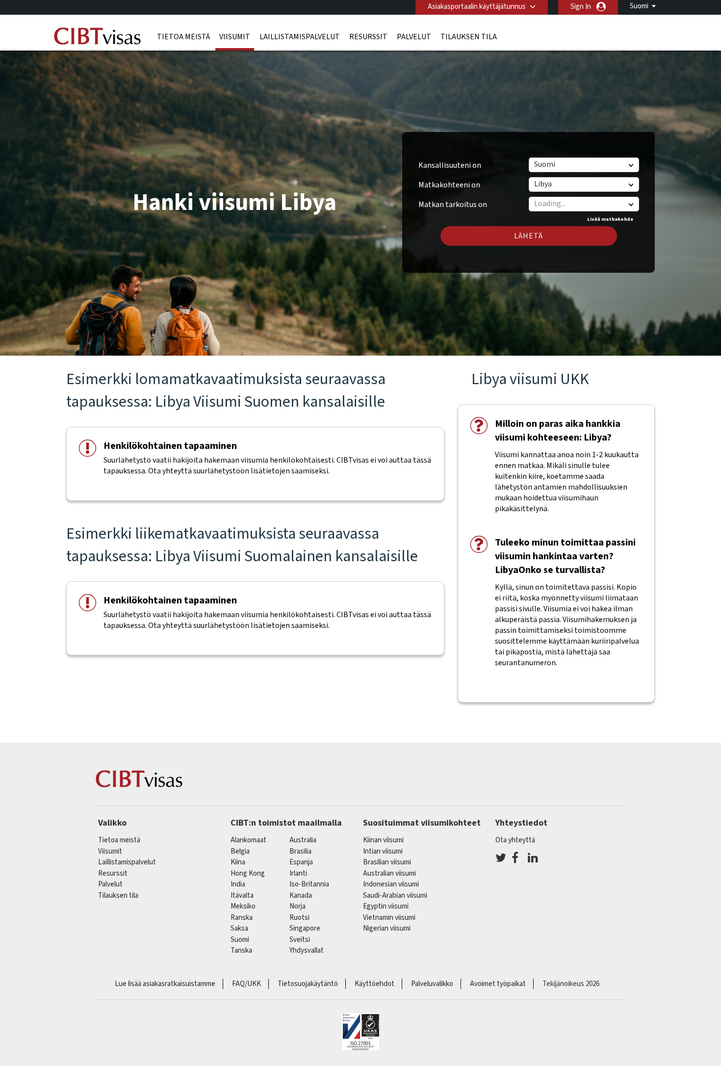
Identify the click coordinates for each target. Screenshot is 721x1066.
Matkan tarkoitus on (452, 201)
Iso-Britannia (309, 884)
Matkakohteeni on (449, 185)
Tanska (241, 950)
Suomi (639, 6)
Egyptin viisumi (386, 906)
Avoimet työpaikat (498, 984)
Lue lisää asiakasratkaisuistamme (165, 984)
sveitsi (299, 940)
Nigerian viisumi (387, 928)
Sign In (580, 6)
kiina (238, 862)
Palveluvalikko (432, 984)
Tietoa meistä (183, 36)
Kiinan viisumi (383, 840)
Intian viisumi (383, 851)
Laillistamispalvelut (299, 36)
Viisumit (234, 36)
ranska (242, 917)
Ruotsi (299, 917)
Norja (297, 906)
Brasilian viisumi (387, 862)
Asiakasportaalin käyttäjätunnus (477, 6)
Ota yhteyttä (515, 840)
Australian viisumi (389, 873)
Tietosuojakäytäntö (308, 984)
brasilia (300, 851)
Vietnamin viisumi (389, 917)
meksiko (243, 906)
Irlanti (298, 873)
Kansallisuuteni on (449, 165)
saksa (239, 928)
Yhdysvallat (306, 950)
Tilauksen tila (468, 36)
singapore (304, 928)
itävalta (242, 895)
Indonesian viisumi (391, 884)
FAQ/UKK (246, 984)
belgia (240, 851)
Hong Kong (248, 873)
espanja (301, 862)
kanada (300, 895)
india (238, 884)
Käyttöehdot (374, 984)
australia (302, 840)
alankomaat (248, 840)
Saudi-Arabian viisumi (395, 895)
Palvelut (414, 36)
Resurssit (368, 36)
